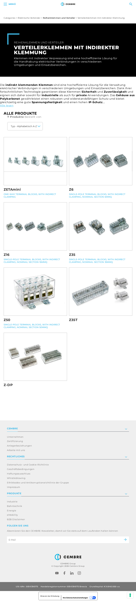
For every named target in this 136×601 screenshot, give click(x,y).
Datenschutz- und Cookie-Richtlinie (28, 464)
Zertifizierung (15, 441)
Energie (11, 510)
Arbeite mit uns (16, 450)
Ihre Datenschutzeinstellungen (75, 598)
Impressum (13, 487)
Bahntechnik (14, 506)
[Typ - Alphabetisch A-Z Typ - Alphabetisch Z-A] (25, 126)
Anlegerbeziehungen (19, 445)
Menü (12, 4)
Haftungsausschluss (18, 473)
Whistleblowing (16, 478)
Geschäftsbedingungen (20, 469)
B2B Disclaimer (16, 519)
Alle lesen (6, 105)
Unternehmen (15, 436)
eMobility (12, 515)
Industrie (12, 501)
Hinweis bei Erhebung (49, 596)
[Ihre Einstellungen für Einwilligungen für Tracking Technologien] (130, 595)
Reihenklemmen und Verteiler (59, 18)
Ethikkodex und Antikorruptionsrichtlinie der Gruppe (38, 482)
